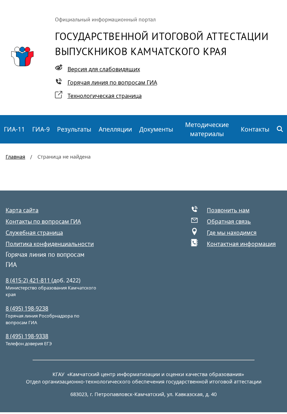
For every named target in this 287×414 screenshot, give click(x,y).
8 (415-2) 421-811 (28, 280)
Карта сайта (22, 210)
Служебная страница (34, 232)
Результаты (74, 129)
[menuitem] (14, 129)
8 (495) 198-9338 (27, 336)
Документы (156, 129)
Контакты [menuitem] (255, 129)
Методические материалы (207, 129)
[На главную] (22, 56)
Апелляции (115, 129)
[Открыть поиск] (280, 129)
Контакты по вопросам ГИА (43, 221)
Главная (15, 156)
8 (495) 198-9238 (27, 308)
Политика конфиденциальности (50, 244)
